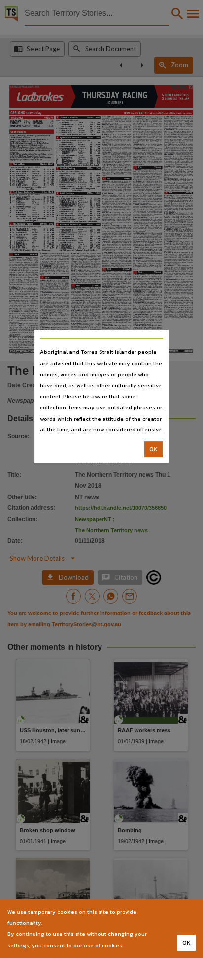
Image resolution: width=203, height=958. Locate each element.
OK (153, 449)
